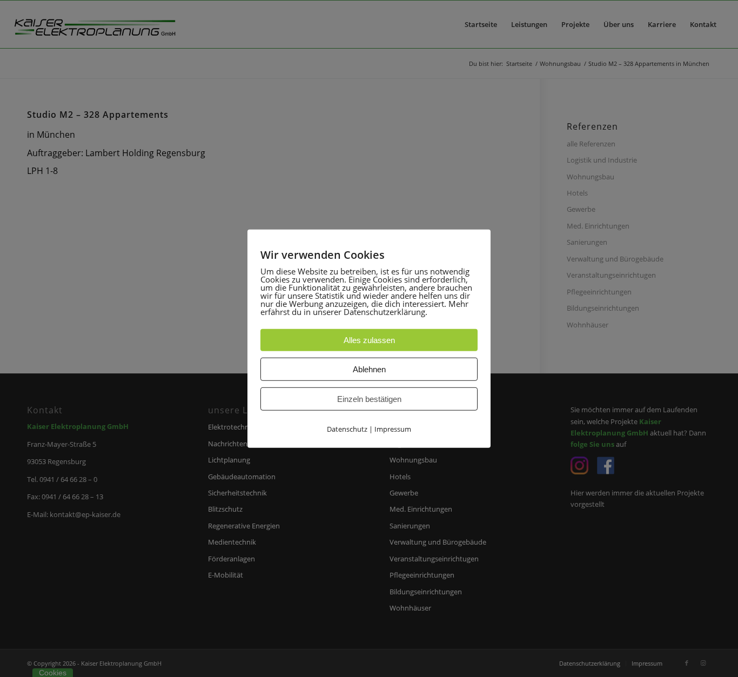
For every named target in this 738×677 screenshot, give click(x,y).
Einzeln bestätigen (369, 398)
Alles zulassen (369, 339)
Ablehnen (369, 368)
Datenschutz (347, 428)
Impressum (392, 428)
